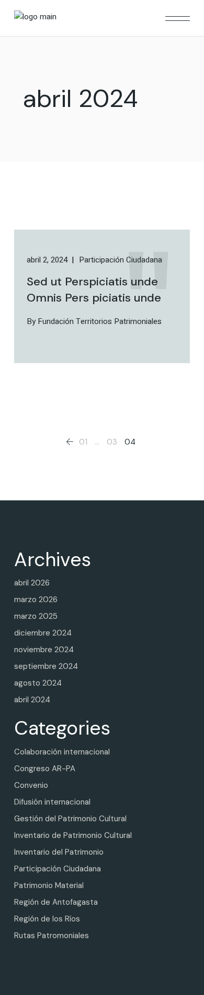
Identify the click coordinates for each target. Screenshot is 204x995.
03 (112, 442)
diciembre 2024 (43, 633)
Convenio (31, 785)
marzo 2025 (36, 616)
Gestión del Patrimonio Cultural (70, 818)
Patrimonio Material (49, 885)
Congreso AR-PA (44, 768)
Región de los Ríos (47, 919)
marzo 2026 (36, 599)
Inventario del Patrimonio (59, 852)
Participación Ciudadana (57, 869)
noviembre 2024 (44, 649)
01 (83, 442)
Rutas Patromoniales (51, 935)
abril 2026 (32, 583)
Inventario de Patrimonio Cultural (73, 835)
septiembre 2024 (46, 666)
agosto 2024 (38, 683)
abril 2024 (32, 699)
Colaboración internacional (62, 752)
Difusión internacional (52, 802)
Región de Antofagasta (56, 902)
